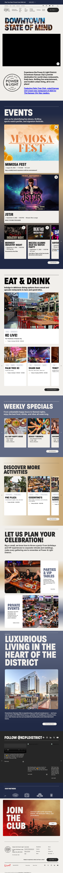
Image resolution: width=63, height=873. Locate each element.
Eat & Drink (26, 846)
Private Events (43, 10)
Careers (14, 5)
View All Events (53, 262)
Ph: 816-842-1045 (15, 854)
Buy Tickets (52, 9)
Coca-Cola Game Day (20, 10)
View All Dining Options (51, 389)
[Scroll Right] (61, 241)
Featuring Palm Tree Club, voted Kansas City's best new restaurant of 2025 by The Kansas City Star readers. (41, 90)
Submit (53, 823)
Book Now (53, 589)
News (49, 849)
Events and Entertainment (15, 10)
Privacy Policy (28, 865)
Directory (38, 851)
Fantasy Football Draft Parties (32, 10)
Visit (25, 853)
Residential (6, 5)
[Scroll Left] (2, 241)
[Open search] (55, 5)
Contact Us (18, 5)
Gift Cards (23, 5)
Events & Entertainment (29, 849)
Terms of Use (35, 865)
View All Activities (53, 519)
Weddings (39, 10)
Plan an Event (27, 851)
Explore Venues (16, 622)
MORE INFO (31, 2)
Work (10, 5)
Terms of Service (26, 872)
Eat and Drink (9, 10)
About (49, 846)
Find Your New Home (49, 723)
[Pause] (58, 63)
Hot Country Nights (26, 10)
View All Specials (52, 451)
